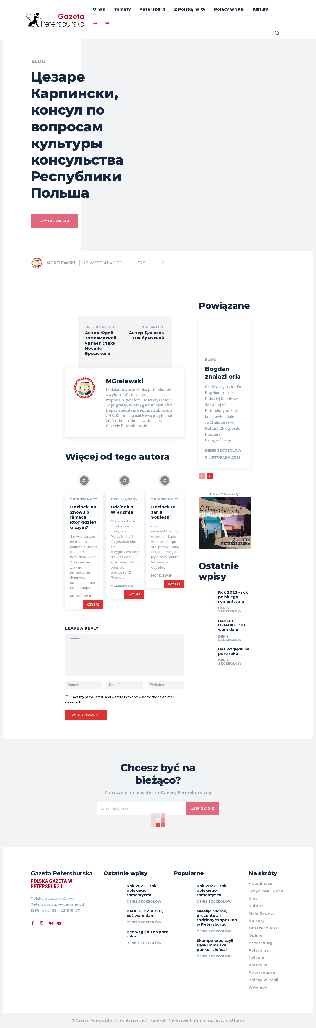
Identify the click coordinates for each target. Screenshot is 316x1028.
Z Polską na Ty (83, 499)
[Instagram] (41, 923)
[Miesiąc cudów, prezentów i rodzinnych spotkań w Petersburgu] (183, 914)
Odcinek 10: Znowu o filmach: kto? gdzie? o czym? (83, 517)
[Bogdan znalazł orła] (225, 333)
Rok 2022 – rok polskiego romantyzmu (233, 597)
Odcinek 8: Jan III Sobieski (163, 512)
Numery (257, 920)
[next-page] (210, 476)
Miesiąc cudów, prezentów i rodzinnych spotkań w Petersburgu (217, 918)
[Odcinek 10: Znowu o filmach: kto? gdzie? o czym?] (84, 480)
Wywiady (258, 987)
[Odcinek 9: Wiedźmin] (125, 480)
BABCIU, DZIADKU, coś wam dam (231, 625)
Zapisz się (202, 808)
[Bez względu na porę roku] (206, 651)
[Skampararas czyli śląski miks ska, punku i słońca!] (183, 944)
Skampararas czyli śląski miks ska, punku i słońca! (215, 945)
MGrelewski (61, 263)
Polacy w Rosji (263, 980)
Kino (253, 898)
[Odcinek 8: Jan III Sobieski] (165, 480)
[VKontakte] (50, 923)
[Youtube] (59, 923)
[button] (276, 33)
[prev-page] (202, 476)
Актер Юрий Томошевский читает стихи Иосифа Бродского (100, 343)
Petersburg (261, 943)
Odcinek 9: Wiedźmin (123, 509)
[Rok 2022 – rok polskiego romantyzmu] (206, 594)
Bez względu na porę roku (233, 651)
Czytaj (93, 604)
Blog (38, 61)
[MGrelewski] (38, 263)
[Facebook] (33, 923)
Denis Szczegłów (223, 450)
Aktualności (261, 883)
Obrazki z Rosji (264, 928)
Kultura (256, 906)
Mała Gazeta (262, 913)
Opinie (256, 935)
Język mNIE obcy (266, 891)
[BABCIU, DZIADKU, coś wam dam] (206, 622)
